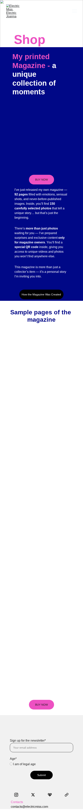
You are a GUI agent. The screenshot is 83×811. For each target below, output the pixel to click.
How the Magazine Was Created (41, 294)
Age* (13, 758)
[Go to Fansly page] (52, 795)
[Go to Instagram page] (18, 795)
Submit (41, 775)
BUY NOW (41, 179)
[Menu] (74, 11)
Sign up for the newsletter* (28, 740)
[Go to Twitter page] (35, 795)
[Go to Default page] (67, 795)
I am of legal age (24, 764)
